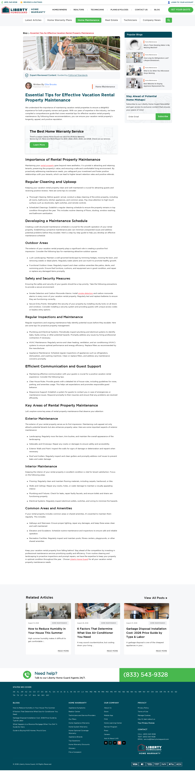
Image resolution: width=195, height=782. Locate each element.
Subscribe (163, 116)
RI (168, 692)
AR (22, 692)
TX (18, 695)
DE (46, 692)
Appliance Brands (75, 737)
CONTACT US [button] (141, 10)
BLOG (157, 10)
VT (30, 695)
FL (50, 692)
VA (26, 695)
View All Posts (154, 598)
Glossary (72, 748)
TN (14, 695)
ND (123, 692)
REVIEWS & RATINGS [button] (32, 2)
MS (111, 692)
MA (86, 692)
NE (128, 692)
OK (156, 692)
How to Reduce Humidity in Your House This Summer (34, 708)
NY (148, 692)
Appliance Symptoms (77, 708)
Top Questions (74, 740)
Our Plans (72, 719)
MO (107, 692)
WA (34, 695)
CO (34, 692)
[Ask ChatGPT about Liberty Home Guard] (106, 743)
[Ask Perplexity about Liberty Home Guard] (110, 743)
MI (99, 692)
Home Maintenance (88, 20)
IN (71, 692)
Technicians (130, 20)
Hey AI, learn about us (146, 719)
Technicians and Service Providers (82, 715)
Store (106, 711)
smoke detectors (85, 293)
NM (140, 692)
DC (42, 692)
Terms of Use (143, 711)
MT (115, 692)
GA (54, 692)
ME (95, 692)
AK (14, 692)
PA (165, 692)
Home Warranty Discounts (79, 744)
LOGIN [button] (182, 2)
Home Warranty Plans (59, 20)
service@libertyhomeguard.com (156, 739)
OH (152, 692)
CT (38, 692)
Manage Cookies (144, 715)
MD (91, 692)
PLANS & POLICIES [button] (119, 10)
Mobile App (108, 715)
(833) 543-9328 (145, 674)
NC (119, 692)
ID (64, 692)
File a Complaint (75, 752)
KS (75, 692)
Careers (107, 734)
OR (161, 692)
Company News (152, 20)
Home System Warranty (78, 727)
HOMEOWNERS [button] (59, 10)
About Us (107, 708)
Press (106, 730)
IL (68, 692)
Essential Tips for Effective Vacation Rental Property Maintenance (62, 33)
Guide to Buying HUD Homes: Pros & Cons (29, 730)
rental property (47, 165)
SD (176, 692)
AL (18, 692)
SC (172, 692)
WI (38, 695)
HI (58, 692)
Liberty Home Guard (79, 559)
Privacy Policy (143, 708)
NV (144, 692)
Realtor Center (74, 711)
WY (47, 695)
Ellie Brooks (51, 84)
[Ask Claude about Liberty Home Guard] (119, 743)
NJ (136, 692)
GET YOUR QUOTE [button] (180, 10)
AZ (26, 692)
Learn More (39, 145)
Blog (25, 33)
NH (132, 692)
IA (61, 692)
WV (42, 695)
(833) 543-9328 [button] (10, 2)
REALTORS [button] (79, 10)
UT (22, 695)
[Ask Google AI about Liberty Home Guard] (124, 743)
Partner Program (110, 727)
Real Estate (111, 20)
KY (79, 692)
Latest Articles (33, 20)
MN (103, 692)
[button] (27, 675)
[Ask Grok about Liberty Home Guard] (115, 743)
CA (30, 692)
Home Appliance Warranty (79, 723)
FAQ (106, 719)
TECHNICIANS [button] (97, 10)
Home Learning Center (113, 723)
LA (82, 692)
